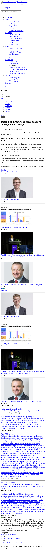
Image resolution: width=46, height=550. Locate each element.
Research (8, 83)
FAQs (10, 538)
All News (8, 17)
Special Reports (10, 85)
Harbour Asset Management (18, 69)
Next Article (16, 172)
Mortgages (8, 75)
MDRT (11, 42)
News (7, 19)
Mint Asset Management (17, 67)
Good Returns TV (15, 21)
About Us (4, 538)
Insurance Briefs (14, 35)
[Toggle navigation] (27, 2)
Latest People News (16, 48)
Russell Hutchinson (16, 38)
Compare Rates (14, 79)
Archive (12, 23)
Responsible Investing (16, 31)
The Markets (13, 64)
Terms (11, 542)
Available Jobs (14, 54)
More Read (4, 290)
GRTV (7, 58)
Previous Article (6, 172)
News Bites (13, 25)
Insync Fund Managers (17, 73)
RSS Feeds (16, 538)
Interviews (8, 87)
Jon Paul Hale (14, 40)
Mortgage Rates (14, 77)
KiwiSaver (13, 29)
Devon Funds (14, 71)
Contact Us (4, 542)
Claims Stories (14, 44)
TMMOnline (13, 81)
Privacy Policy (18, 542)
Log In (7, 8)
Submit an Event (15, 52)
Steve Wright (13, 36)
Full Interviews (14, 27)
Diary (11, 50)
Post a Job (12, 56)
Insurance (8, 33)
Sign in (3, 170)
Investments (9, 60)
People (7, 46)
